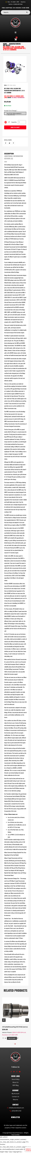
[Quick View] (5, 1038)
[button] (15, 1044)
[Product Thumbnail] (19, 61)
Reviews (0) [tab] (8, 158)
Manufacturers (15, 44)
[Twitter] (14, 1071)
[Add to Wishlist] (5, 122)
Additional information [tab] (13, 156)
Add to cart (15, 127)
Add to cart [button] (12, 1038)
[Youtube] (19, 1071)
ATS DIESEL (6, 45)
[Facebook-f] (11, 1071)
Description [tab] (9, 154)
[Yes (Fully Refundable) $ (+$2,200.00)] (5, 113)
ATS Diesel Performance (18, 97)
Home (5, 44)
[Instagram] (16, 1071)
